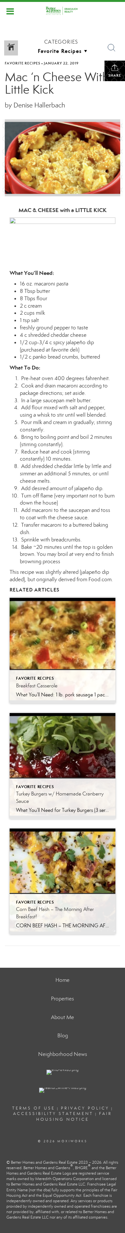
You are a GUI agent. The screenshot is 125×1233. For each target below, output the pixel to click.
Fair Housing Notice (74, 1116)
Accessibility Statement (53, 1113)
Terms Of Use (33, 1108)
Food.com (100, 579)
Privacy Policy (85, 1108)
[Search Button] (111, 47)
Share (114, 75)
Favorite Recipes (22, 63)
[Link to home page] (62, 10)
